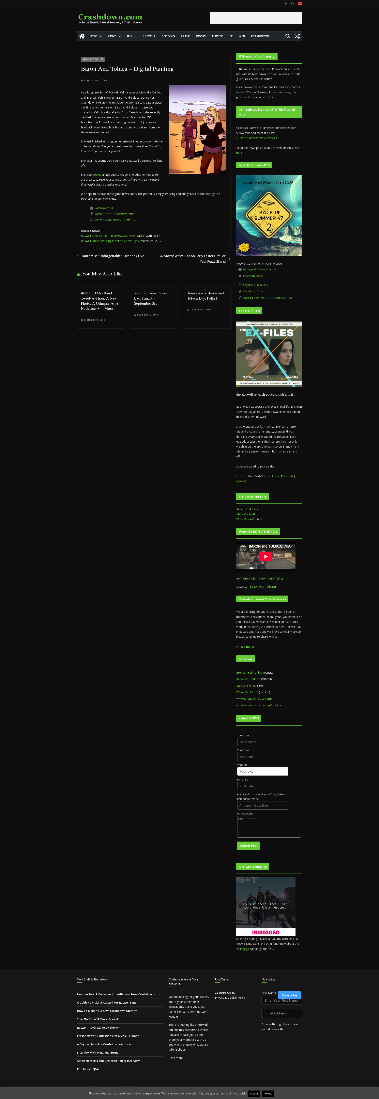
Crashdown (260, 36)
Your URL (242, 765)
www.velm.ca (104, 208)
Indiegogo (242, 949)
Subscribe (289, 995)
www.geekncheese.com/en (260, 269)
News (94, 36)
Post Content (245, 813)
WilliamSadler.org (247, 692)
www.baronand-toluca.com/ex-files (258, 705)
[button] (100, 36)
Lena (107, 80)
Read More (283, 1093)
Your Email (243, 750)
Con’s (112, 36)
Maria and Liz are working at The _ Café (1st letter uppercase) (262, 797)
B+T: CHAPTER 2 (272, 578)
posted (97, 174)
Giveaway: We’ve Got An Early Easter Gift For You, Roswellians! (192, 259)
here (239, 153)
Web (242, 36)
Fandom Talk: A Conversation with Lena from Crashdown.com (118, 994)
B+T (129, 36)
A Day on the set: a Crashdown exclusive (104, 1044)
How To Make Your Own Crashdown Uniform (107, 1011)
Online (225, 992)
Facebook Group (254, 291)
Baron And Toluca (93, 59)
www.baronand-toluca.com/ (254, 698)
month (278, 1029)
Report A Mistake (247, 509)
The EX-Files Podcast (261, 586)
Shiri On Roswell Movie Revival (97, 1019)
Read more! (176, 1058)
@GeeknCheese (253, 276)
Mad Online (243, 685)
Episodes (168, 36)
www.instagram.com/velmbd (115, 219)
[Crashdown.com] (81, 36)
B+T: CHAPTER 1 (247, 578)
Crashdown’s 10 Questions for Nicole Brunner (108, 1036)
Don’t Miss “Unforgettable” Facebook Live (113, 256)
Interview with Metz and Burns (97, 1052)
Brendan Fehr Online (249, 672)
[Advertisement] (256, 18)
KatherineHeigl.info (248, 679)
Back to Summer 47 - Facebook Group (268, 298)
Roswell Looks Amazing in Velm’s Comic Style (110, 241)
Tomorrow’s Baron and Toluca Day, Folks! (205, 295)
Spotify (241, 480)
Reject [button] (268, 1093)
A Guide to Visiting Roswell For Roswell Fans (106, 1002)
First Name (269, 992)
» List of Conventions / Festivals (256, 138)
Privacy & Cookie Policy (230, 997)
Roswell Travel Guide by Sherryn (98, 1027)
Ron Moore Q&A (88, 1069)
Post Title (242, 779)
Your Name (243, 735)
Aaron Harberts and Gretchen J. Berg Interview (108, 1061)
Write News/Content (249, 519)
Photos (217, 36)
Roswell (149, 36)
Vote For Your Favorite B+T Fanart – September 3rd (152, 298)
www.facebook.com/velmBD (115, 214)
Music (185, 36)
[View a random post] (297, 36)
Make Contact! (245, 514)
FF (231, 36)
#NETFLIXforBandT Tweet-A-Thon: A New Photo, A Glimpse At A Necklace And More (99, 300)
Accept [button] (254, 1093)
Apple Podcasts (282, 476)
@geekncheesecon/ (255, 285)
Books (201, 36)
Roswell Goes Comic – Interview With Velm (108, 236)
